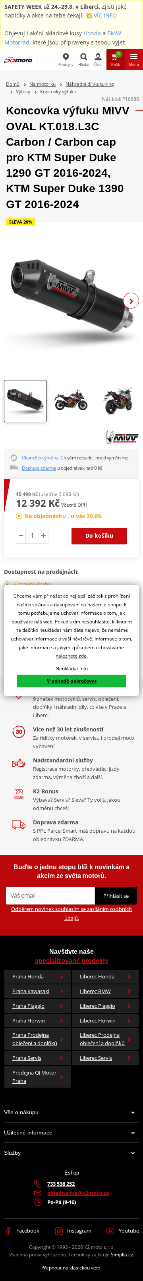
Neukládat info (72, 668)
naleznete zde (71, 655)
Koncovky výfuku (58, 91)
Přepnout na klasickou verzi (71, 1267)
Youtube (128, 1230)
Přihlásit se (116, 895)
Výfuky (23, 91)
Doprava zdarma (39, 468)
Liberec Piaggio (97, 1005)
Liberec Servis (96, 1057)
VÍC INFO (105, 15)
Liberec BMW (95, 991)
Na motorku (42, 84)
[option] (71, 300)
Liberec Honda (97, 976)
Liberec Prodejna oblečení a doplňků (102, 1039)
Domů (12, 84)
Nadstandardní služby (63, 760)
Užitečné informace (28, 1132)
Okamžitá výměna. (41, 457)
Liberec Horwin (98, 1020)
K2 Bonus (45, 791)
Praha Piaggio (28, 1005)
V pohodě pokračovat (72, 680)
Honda (92, 33)
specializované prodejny (71, 960)
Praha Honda (28, 976)
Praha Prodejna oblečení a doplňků (34, 1039)
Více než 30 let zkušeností (68, 729)
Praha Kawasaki (30, 991)
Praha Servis (26, 1057)
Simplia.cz (122, 1254)
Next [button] (131, 301)
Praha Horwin (28, 1020)
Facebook (27, 1230)
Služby (12, 1153)
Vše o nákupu (21, 1112)
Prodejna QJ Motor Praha (34, 1076)
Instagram (78, 1230)
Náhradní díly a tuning (90, 84)
